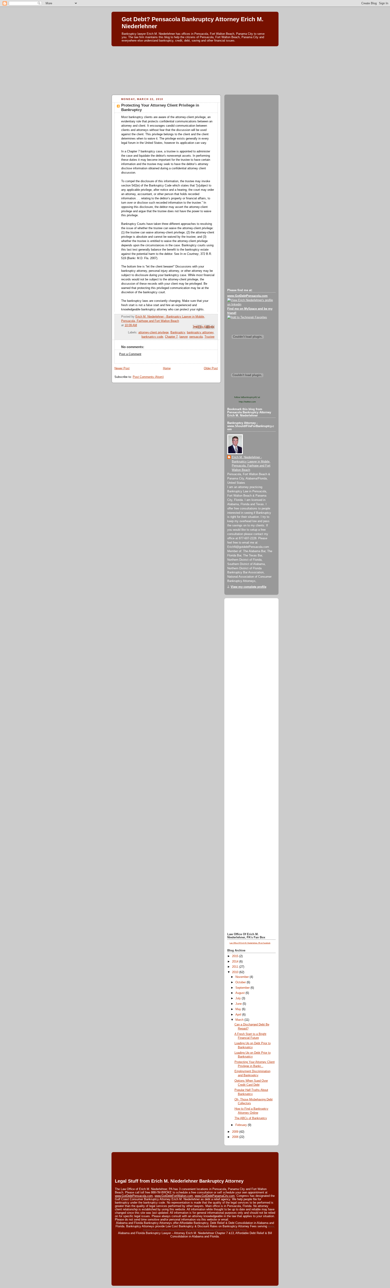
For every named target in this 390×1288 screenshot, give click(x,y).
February (241, 1125)
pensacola (196, 336)
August (240, 993)
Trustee (209, 336)
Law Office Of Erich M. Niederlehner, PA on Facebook (250, 943)
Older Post (211, 368)
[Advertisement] (195, 58)
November (242, 977)
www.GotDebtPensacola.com (134, 1195)
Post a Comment (130, 354)
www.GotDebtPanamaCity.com (215, 1195)
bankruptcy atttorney (200, 332)
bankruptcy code (152, 336)
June (239, 1003)
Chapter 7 (171, 336)
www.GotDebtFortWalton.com (174, 1195)
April (238, 1014)
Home (167, 368)
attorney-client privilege (153, 332)
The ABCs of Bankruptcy (250, 1118)
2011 (235, 966)
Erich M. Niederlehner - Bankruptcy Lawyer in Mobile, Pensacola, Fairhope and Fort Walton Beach (251, 464)
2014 (235, 961)
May (238, 1009)
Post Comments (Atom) (148, 377)
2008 (235, 1137)
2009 (235, 1131)
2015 (235, 956)
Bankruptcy (177, 332)
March (239, 1019)
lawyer (183, 336)
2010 (235, 972)
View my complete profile (248, 586)
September (243, 987)
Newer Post (122, 368)
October (241, 982)
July (238, 998)
